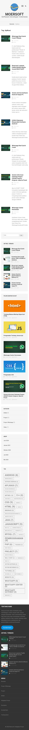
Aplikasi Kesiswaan (10, 488)
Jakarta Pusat (9, 516)
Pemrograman (14, 539)
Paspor (21, 534)
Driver (18, 502)
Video (5, 427)
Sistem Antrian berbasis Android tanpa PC (20, 93)
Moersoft (14, 14)
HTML (10, 506)
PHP (8, 544)
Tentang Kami (4, 715)
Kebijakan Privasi (5, 700)
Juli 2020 (6, 455)
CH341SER (8, 498)
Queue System (9, 554)
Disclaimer (4, 705)
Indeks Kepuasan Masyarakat (12, 513)
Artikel (5, 413)
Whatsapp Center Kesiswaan (17, 208)
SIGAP (7, 561)
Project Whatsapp (8, 422)
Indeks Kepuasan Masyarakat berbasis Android (19, 122)
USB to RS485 (18, 574)
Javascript (13, 524)
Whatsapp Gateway (10, 591)
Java (9, 520)
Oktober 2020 (7, 450)
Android (11, 475)
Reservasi (21, 558)
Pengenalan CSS (9, 375)
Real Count (10, 558)
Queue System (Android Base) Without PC (16, 275)
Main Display (8, 530)
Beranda (3, 681)
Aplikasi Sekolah (9, 491)
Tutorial (10, 571)
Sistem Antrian (11, 564)
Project (5, 417)
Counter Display (18, 498)
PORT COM (8, 547)
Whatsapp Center (13, 586)
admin (14, 42)
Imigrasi (9, 510)
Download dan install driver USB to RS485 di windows (18, 258)
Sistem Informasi (12, 567)
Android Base (9, 478)
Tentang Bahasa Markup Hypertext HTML (14, 315)
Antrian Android (11, 481)
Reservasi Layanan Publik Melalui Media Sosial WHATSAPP (19, 67)
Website (9, 577)
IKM (19, 507)
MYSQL (10, 534)
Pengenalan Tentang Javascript (13, 335)
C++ (19, 495)
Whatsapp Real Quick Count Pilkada (19, 37)
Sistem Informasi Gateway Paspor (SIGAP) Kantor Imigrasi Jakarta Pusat (19, 177)
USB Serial (8, 574)
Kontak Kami (7, 627)
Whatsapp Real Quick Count (19, 146)
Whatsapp (11, 581)
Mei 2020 (6, 459)
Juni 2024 (6, 440)
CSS (9, 502)
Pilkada (19, 544)
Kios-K (7, 527)
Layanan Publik (16, 527)
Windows (8, 595)
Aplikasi (11, 485)
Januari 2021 (7, 445)
